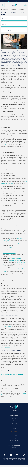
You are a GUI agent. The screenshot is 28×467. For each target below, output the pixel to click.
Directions (12, 1)
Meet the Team (14, 442)
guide (4, 271)
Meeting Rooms (14, 415)
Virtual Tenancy (14, 413)
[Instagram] (24, 454)
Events (14, 418)
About (14, 420)
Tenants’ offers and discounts (14, 445)
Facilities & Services (14, 440)
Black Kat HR (8, 326)
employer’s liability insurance (11, 244)
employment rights (19, 268)
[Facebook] (4, 454)
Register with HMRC (7, 247)
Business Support (14, 438)
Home (4, 9)
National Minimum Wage (15, 258)
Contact (14, 428)
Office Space (14, 410)
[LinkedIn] (11, 454)
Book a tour (14, 431)
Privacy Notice (14, 450)
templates (5, 144)
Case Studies (14, 423)
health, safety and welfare (14, 260)
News (7, 9)
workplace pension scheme (9, 253)
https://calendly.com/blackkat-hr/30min (12, 374)
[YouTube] (17, 454)
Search (6, 1)
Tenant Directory (21, 1)
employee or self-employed (7, 347)
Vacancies (14, 447)
